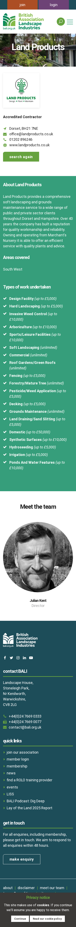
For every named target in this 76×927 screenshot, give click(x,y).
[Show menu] (70, 22)
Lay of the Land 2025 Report (29, 808)
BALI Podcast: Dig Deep (26, 801)
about (8, 888)
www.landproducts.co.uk (29, 145)
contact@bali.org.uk (25, 727)
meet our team (52, 888)
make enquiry (22, 859)
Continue (20, 918)
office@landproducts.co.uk (31, 134)
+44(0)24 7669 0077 (25, 722)
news (11, 773)
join (22, 5)
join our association (23, 752)
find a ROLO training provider (29, 780)
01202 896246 (20, 139)
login (54, 5)
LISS (10, 794)
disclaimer (26, 888)
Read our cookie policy (47, 918)
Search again (21, 157)
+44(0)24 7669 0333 (25, 716)
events (12, 787)
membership (17, 766)
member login (18, 759)
